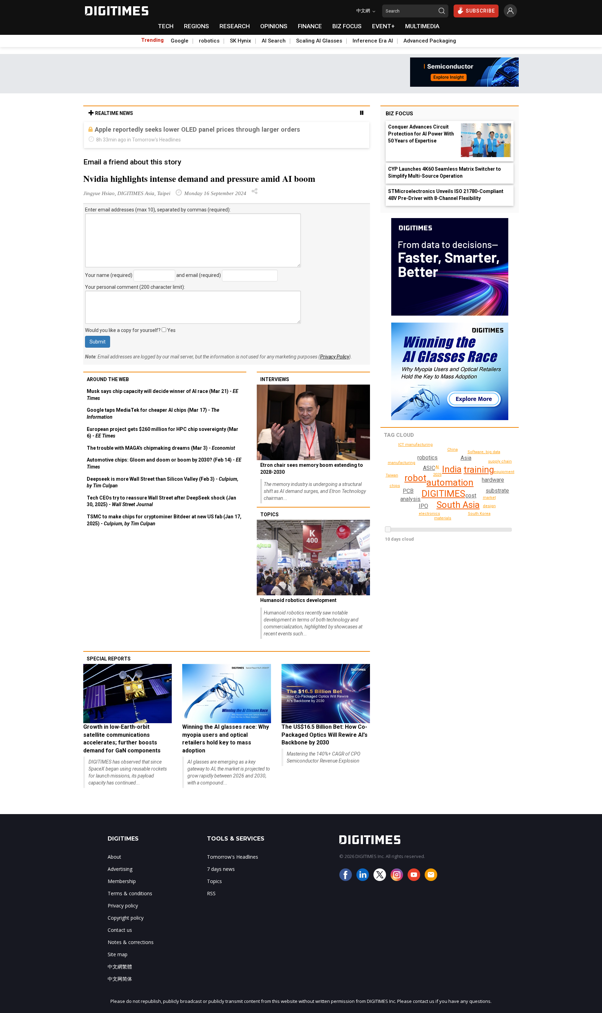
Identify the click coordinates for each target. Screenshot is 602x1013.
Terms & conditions (130, 893)
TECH (165, 26)
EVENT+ (383, 26)
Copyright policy (126, 917)
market (489, 497)
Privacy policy (123, 905)
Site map (118, 954)
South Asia (458, 505)
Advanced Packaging (429, 41)
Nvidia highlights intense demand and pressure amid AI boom (199, 178)
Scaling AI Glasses (319, 41)
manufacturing (401, 463)
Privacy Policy (334, 356)
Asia (466, 458)
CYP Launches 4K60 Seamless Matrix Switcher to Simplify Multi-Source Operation (444, 172)
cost (470, 495)
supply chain (500, 461)
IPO (423, 506)
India (452, 469)
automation (449, 482)
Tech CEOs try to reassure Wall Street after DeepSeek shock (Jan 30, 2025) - (161, 501)
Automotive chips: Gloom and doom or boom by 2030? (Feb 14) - (164, 463)
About (114, 856)
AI (437, 467)
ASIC (429, 468)
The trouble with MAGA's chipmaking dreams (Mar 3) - (161, 448)
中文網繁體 (120, 966)
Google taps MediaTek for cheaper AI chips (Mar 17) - (153, 413)
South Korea (479, 513)
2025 (437, 474)
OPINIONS (273, 26)
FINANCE (310, 26)
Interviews (274, 379)
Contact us (120, 930)
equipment (504, 472)
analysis (410, 499)
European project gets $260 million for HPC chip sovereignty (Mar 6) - (162, 432)
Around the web (108, 379)
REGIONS (196, 26)
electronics (429, 513)
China (452, 449)
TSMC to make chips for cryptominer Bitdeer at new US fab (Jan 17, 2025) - (164, 520)
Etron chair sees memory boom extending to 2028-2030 (311, 468)
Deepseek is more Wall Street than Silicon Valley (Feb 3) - (162, 482)
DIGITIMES (443, 493)
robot (415, 478)
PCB (408, 491)
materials (442, 518)
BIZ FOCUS (347, 26)
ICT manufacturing (415, 444)
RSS (211, 893)
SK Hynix (240, 41)
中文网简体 (120, 978)
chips (394, 486)
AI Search (274, 41)
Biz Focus (399, 113)
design (489, 506)
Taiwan (392, 475)
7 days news (221, 869)
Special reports (109, 659)
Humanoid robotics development (298, 600)
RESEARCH (234, 26)
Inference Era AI (373, 41)
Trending (152, 40)
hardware (493, 480)
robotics (209, 41)
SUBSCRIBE (480, 11)
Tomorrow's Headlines (232, 856)
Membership (122, 881)
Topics (269, 514)
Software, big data (484, 452)
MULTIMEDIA (422, 26)
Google (179, 41)
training (479, 469)
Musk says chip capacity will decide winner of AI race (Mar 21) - (162, 394)
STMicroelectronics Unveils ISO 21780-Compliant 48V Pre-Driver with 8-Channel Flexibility (445, 194)
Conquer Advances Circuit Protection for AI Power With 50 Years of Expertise (421, 134)
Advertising (120, 869)
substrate (497, 490)
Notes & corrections (131, 942)
